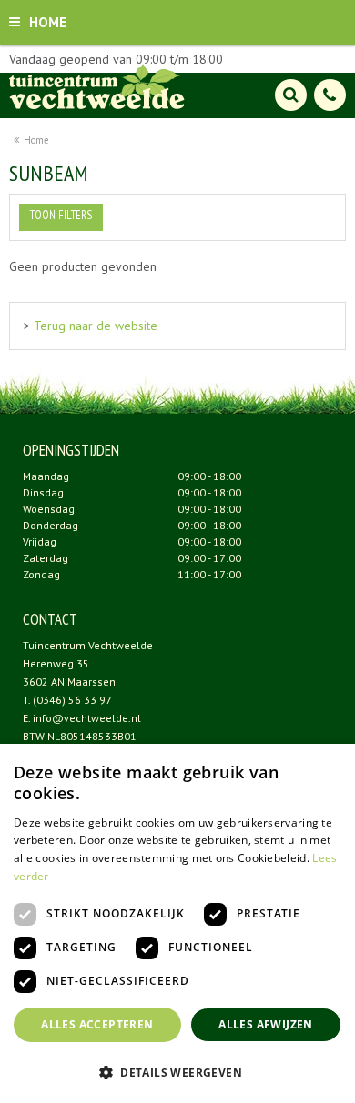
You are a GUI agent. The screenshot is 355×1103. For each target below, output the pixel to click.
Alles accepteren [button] (97, 1024)
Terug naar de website (95, 325)
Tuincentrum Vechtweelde (88, 645)
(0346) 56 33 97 (72, 700)
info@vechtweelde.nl (87, 718)
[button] (177, 1071)
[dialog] (177, 923)
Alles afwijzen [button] (265, 1024)
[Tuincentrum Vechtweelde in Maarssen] (97, 86)
